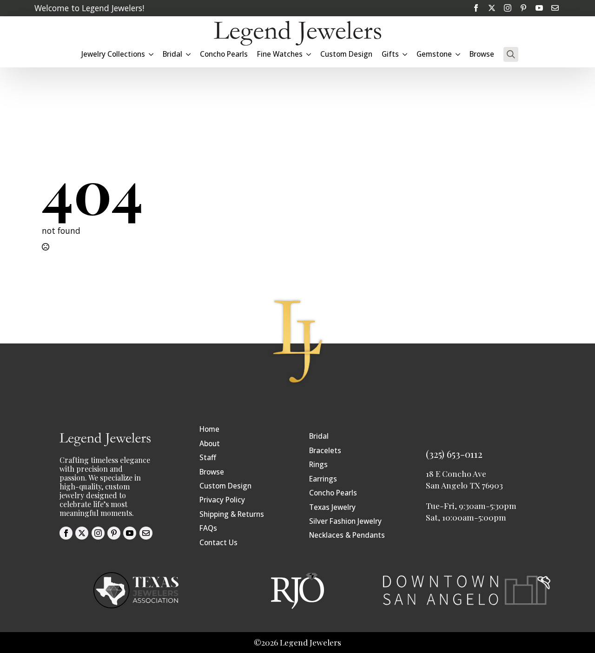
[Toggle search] (510, 54)
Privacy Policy (222, 500)
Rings (318, 464)
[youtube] (539, 7)
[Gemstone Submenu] (458, 54)
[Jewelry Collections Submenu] (151, 54)
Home (209, 429)
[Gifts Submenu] (405, 54)
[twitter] (491, 7)
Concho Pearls (224, 54)
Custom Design (346, 54)
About (209, 444)
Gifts (390, 54)
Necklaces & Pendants (347, 535)
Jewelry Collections (113, 54)
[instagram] (507, 7)
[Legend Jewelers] (297, 33)
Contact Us (218, 542)
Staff (207, 457)
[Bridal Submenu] (188, 54)
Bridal (319, 436)
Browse (481, 54)
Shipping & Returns (231, 514)
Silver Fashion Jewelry (345, 521)
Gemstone (434, 54)
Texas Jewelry (332, 507)
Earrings (323, 479)
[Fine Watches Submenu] (309, 54)
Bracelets (325, 450)
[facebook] (476, 7)
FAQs (208, 528)
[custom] (523, 7)
